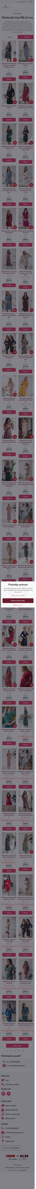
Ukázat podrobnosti (18, 605)
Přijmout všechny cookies (18, 600)
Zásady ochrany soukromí (18, 595)
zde (21, 592)
